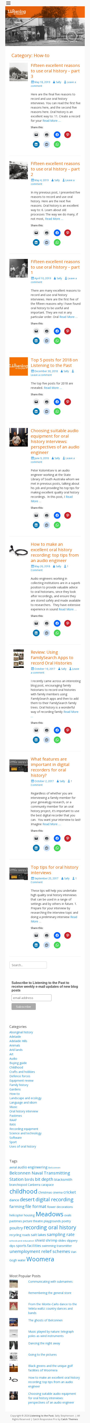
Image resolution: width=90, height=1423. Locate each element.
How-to (14, 1094)
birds (29, 1179)
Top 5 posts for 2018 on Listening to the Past (54, 362)
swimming (49, 1246)
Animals (14, 1045)
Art (11, 1054)
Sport (13, 1142)
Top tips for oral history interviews (54, 869)
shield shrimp (46, 1240)
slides (62, 1240)
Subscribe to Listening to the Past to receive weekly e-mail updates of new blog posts (45, 986)
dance (14, 1200)
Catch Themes (69, 1419)
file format (35, 1206)
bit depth (44, 1179)
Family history (18, 1085)
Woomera (40, 1259)
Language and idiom (23, 1102)
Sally (58, 82)
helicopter (16, 1215)
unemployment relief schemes (39, 1251)
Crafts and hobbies (22, 1072)
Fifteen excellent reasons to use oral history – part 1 (55, 267)
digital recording (54, 1199)
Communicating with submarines (50, 1281)
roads (26, 1235)
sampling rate (61, 1234)
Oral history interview (23, 1111)
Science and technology (25, 1133)
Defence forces (19, 1076)
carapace (47, 1185)
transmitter (64, 1246)
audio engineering (33, 1167)
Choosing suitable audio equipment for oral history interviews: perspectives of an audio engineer (55, 441)
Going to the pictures (42, 1354)
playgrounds (52, 1221)
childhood (23, 1191)
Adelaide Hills (18, 1041)
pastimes (15, 1221)
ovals (67, 1215)
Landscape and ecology (25, 1098)
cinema (58, 1192)
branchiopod (18, 1185)
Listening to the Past (42, 1415)
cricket (69, 1192)
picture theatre (33, 1221)
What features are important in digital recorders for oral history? (50, 767)
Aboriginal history (21, 1032)
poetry (66, 1221)
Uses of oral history (22, 1146)
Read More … (51, 121)
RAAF (13, 1120)
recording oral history (50, 1227)
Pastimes (15, 1116)
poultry (16, 1227)
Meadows (49, 1214)
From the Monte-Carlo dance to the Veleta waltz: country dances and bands (52, 1308)
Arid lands (16, 1050)
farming (16, 1206)
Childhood (16, 1067)
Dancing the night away (44, 1343)
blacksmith (63, 1179)
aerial (13, 1167)
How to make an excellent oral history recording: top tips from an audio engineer (55, 552)
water (22, 1260)
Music (13, 1107)
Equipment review (21, 1080)
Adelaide (15, 1037)
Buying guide (18, 1063)
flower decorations (60, 1207)
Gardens (15, 1089)
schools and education (21, 1240)
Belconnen (54, 1167)
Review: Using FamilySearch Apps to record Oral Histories (52, 657)
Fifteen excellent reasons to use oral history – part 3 (55, 71)
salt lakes (38, 1234)
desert (27, 1199)
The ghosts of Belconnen (45, 1320)
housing (29, 1215)
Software (15, 1138)
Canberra (34, 1185)
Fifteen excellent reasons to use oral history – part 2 (55, 169)
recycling (15, 1235)
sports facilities (28, 1245)
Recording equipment (23, 1129)
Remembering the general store (49, 1293)
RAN (12, 1124)
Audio (13, 1059)
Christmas (45, 1192)
